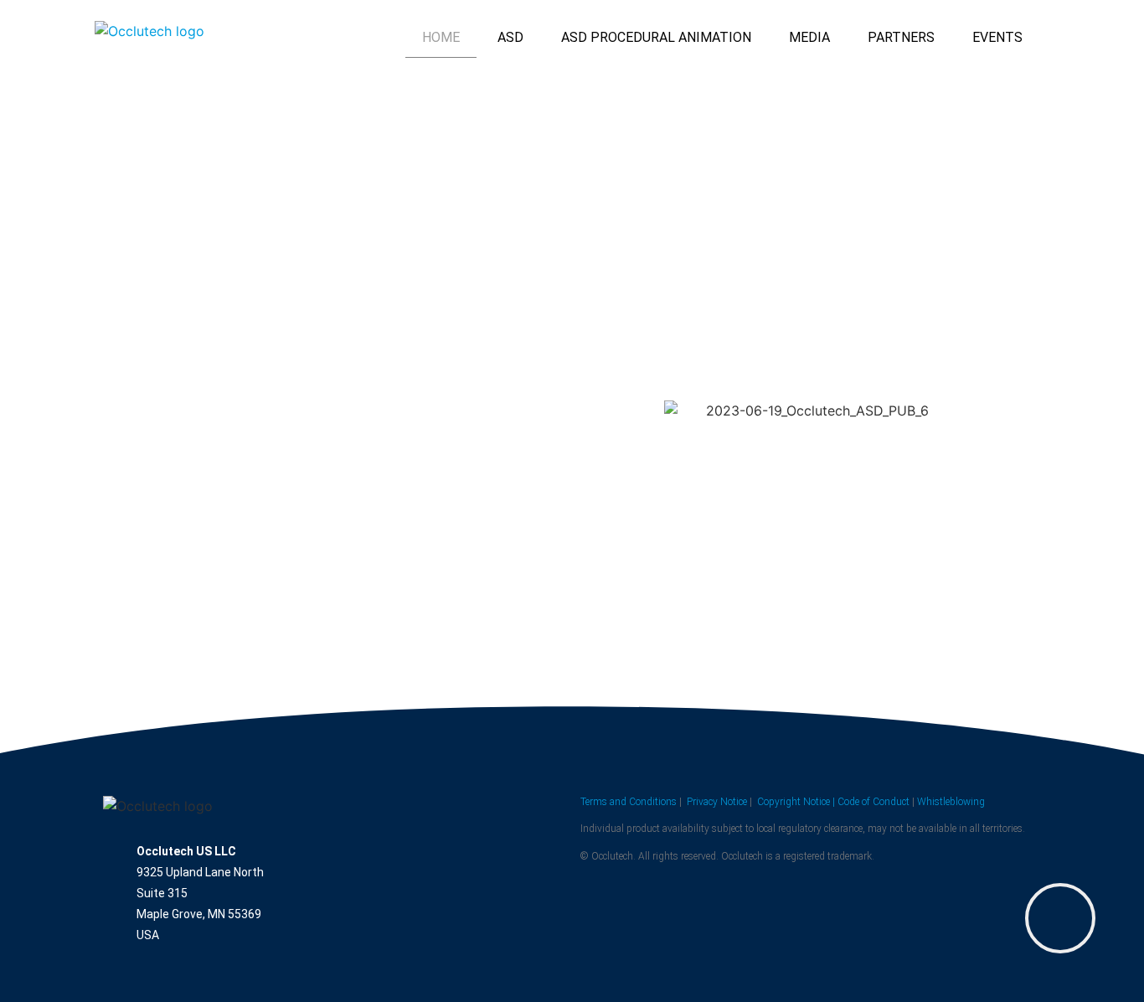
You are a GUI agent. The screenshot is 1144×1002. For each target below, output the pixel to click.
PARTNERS (901, 37)
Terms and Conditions (628, 802)
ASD (510, 37)
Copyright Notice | (796, 802)
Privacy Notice (717, 802)
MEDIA (809, 37)
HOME (441, 37)
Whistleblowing (951, 802)
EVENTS (997, 37)
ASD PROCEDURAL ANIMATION (656, 37)
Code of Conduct (873, 802)
